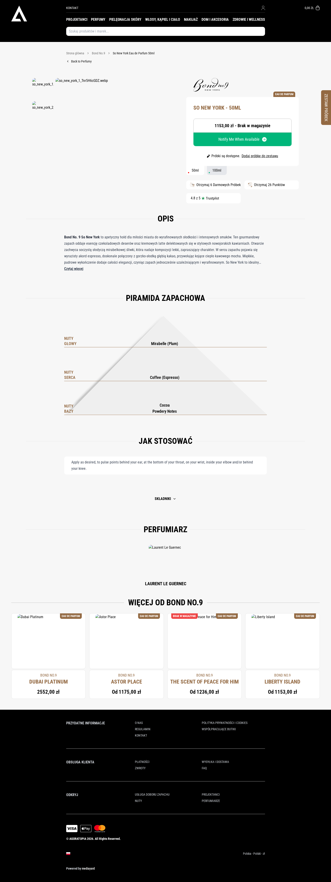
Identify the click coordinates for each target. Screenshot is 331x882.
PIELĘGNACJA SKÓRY (125, 19)
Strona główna (75, 53)
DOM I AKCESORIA (215, 19)
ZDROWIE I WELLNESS (249, 19)
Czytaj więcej (73, 269)
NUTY (138, 801)
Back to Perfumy (81, 61)
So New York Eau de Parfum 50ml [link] (133, 53)
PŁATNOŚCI (142, 762)
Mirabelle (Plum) (164, 343)
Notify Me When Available (238, 139)
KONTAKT (72, 7)
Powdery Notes (164, 411)
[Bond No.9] (211, 85)
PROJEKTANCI (76, 19)
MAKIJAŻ (191, 19)
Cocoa (165, 405)
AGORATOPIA (77, 839)
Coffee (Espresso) (164, 377)
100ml (216, 170)
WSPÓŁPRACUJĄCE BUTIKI (219, 729)
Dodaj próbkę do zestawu (260, 156)
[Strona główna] (38, 13)
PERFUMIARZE (211, 801)
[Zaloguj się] (263, 8)
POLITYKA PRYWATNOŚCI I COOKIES (224, 723)
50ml (195, 170)
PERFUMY (98, 19)
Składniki (163, 499)
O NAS (139, 723)
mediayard (88, 868)
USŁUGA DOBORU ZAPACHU (152, 794)
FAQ (204, 768)
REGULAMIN (142, 729)
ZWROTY (140, 768)
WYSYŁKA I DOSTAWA (215, 762)
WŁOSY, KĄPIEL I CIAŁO (162, 19)
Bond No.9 (98, 53)
